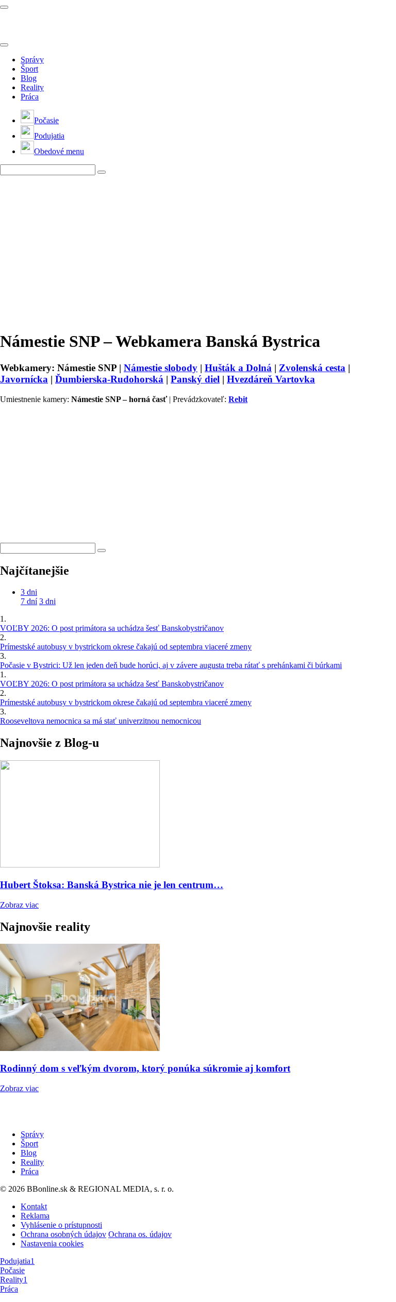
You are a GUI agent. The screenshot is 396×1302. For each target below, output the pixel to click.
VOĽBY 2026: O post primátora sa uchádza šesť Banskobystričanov (112, 628)
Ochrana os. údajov (140, 1234)
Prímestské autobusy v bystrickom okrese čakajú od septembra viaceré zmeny (126, 646)
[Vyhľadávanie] (101, 172)
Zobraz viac (19, 904)
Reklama (35, 1215)
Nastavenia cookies (52, 1243)
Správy (32, 59)
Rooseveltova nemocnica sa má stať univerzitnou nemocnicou (100, 720)
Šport (29, 68)
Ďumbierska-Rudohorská (109, 379)
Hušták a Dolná (238, 367)
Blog (29, 78)
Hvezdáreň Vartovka (271, 379)
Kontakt (34, 1206)
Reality (32, 87)
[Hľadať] (4, 44)
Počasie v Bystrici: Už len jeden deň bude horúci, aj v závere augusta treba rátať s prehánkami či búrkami (171, 665)
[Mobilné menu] (4, 7)
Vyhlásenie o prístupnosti (61, 1225)
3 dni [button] (29, 592)
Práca (30, 96)
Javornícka (24, 379)
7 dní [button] (29, 601)
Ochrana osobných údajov (63, 1234)
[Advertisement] (198, 247)
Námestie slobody (160, 367)
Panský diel (195, 379)
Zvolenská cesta (312, 367)
